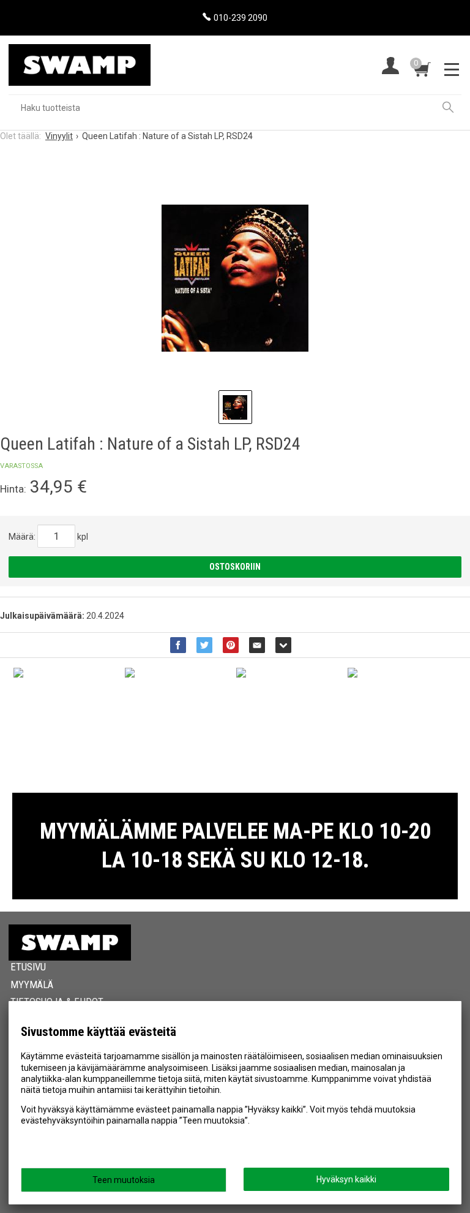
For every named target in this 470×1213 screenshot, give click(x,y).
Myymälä (31, 984)
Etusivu (28, 967)
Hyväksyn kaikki (346, 1179)
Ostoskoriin (235, 567)
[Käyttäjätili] (390, 67)
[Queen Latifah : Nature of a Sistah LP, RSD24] (235, 278)
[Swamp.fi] (79, 61)
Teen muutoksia (123, 1180)
